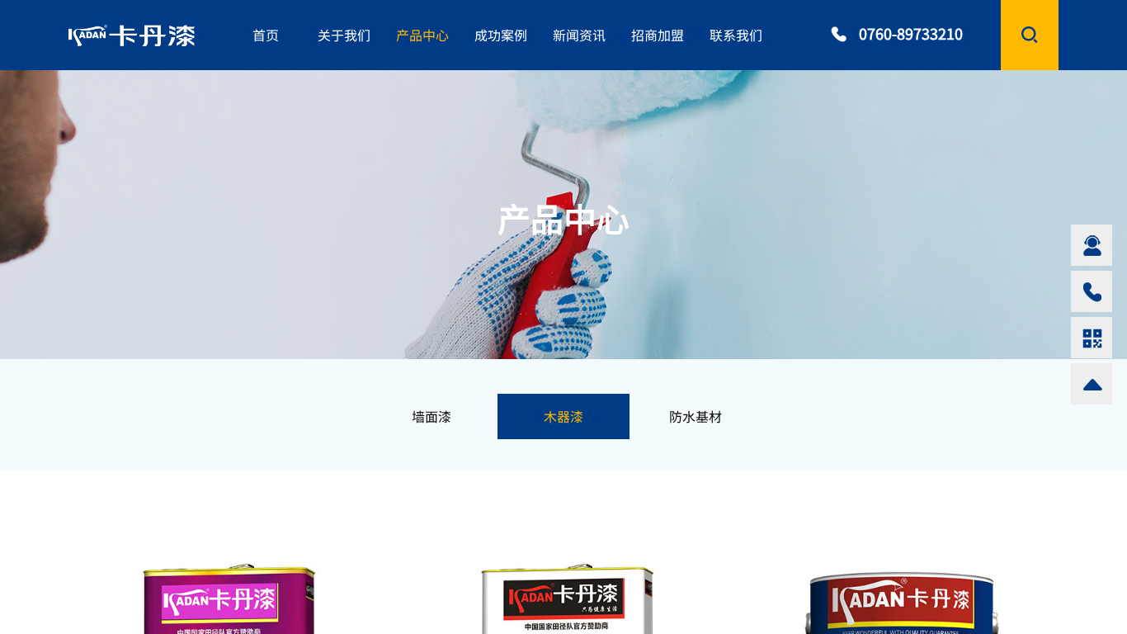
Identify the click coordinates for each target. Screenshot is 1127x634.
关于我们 (344, 35)
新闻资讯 (579, 35)
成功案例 (500, 35)
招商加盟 (657, 35)
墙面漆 (431, 416)
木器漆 (563, 416)
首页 (265, 35)
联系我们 (736, 35)
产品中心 (422, 35)
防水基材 (695, 416)
